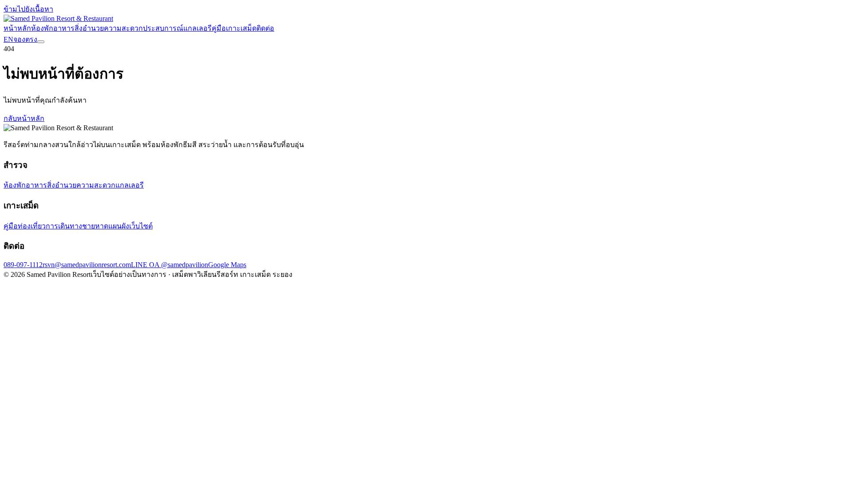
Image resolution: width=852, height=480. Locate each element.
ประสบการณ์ (163, 28)
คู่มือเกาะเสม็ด (234, 28)
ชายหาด (95, 226)
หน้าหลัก (17, 28)
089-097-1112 (23, 264)
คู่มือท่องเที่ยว (25, 226)
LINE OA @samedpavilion (169, 264)
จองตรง (25, 39)
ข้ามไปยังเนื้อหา (28, 9)
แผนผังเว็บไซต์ (130, 226)
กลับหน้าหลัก (24, 118)
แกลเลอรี (197, 28)
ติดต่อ (265, 28)
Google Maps (227, 264)
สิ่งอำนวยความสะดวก (109, 28)
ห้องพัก (42, 28)
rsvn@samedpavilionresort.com (87, 264)
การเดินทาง (64, 226)
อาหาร (64, 28)
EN (8, 39)
